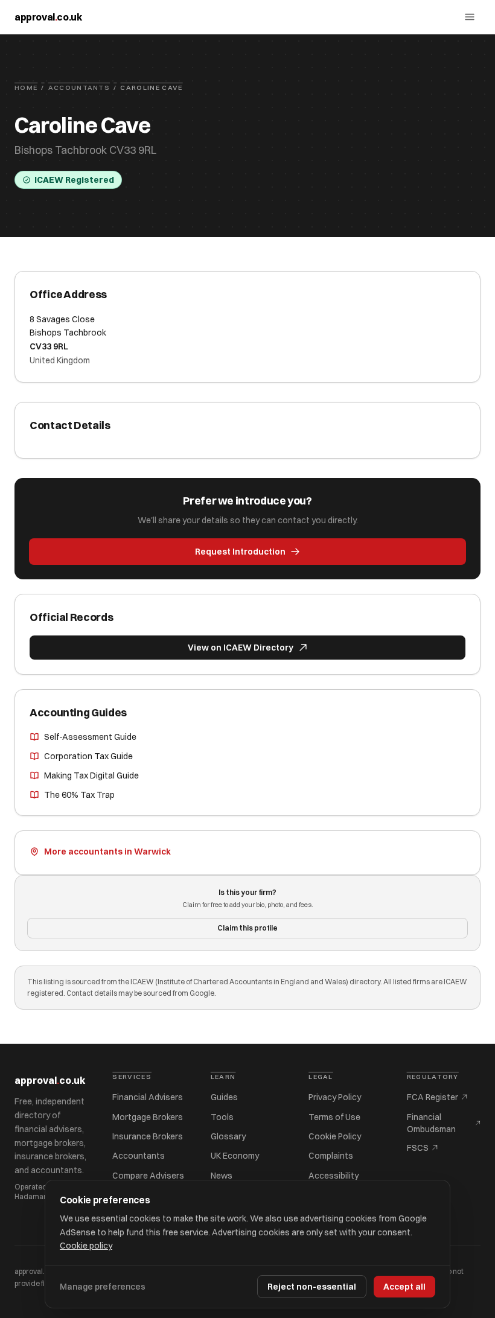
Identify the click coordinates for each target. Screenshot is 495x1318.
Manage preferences (102, 1286)
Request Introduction (240, 551)
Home (25, 87)
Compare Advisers (148, 1175)
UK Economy (235, 1155)
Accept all (404, 1286)
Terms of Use (334, 1117)
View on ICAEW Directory (240, 647)
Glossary (228, 1136)
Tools (222, 1117)
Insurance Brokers (147, 1136)
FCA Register (432, 1097)
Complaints (330, 1155)
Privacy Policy (334, 1097)
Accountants (79, 87)
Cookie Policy (334, 1136)
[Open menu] (470, 17)
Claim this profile (247, 927)
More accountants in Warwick (107, 851)
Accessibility (333, 1175)
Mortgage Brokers (147, 1117)
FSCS (418, 1147)
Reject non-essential (311, 1286)
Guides (224, 1097)
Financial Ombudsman (431, 1123)
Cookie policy (86, 1245)
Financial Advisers (147, 1097)
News (221, 1175)
